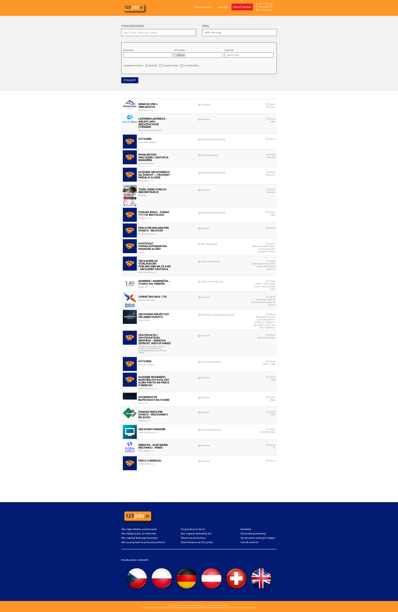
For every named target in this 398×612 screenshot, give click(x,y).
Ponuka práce (203, 7)
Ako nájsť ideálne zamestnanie (139, 529)
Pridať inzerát (242, 7)
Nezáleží (152, 65)
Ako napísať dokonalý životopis (139, 538)
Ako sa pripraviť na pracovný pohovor (143, 542)
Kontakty (246, 529)
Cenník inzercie (249, 542)
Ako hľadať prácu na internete (138, 533)
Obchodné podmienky (253, 533)
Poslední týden (170, 65)
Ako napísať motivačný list (196, 533)
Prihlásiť (264, 6)
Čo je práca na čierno (193, 529)
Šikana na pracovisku (193, 538)
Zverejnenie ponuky (133, 65)
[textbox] (240, 32)
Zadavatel (128, 50)
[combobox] (239, 32)
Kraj (205, 26)
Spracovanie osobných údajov (258, 538)
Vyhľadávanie (132, 26)
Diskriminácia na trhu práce (197, 542)
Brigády (223, 7)
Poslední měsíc (191, 65)
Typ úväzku (179, 50)
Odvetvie (229, 50)
